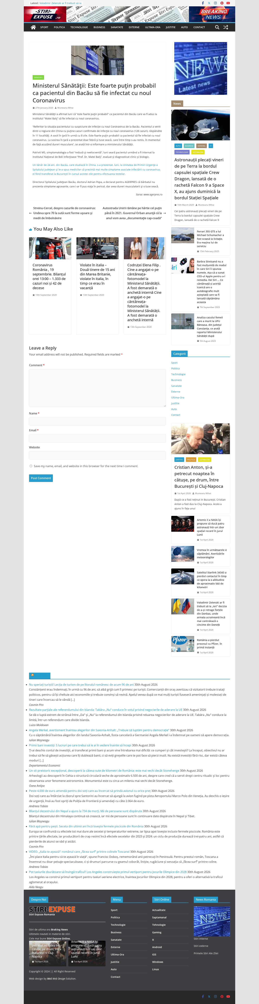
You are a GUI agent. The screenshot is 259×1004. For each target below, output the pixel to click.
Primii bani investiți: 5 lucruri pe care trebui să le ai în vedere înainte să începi (80, 745)
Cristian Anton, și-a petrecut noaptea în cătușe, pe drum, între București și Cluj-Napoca (198, 476)
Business (99, 27)
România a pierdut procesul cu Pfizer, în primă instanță (209, 643)
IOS (154, 954)
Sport (44, 27)
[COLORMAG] (52, 908)
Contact (199, 27)
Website (34, 447)
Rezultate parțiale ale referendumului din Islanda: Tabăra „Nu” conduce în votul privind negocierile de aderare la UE (105, 710)
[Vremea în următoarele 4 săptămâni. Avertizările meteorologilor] (182, 556)
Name (34, 413)
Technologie (79, 27)
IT (211, 146)
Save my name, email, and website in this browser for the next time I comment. (86, 466)
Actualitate (158, 910)
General (201, 146)
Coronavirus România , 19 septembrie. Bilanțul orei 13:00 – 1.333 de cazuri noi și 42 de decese (49, 276)
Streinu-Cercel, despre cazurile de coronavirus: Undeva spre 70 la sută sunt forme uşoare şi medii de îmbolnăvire (64, 213)
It (153, 939)
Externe (134, 27)
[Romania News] (33, 27)
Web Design (56, 978)
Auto (184, 27)
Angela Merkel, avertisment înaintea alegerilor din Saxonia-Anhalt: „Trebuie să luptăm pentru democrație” (99, 730)
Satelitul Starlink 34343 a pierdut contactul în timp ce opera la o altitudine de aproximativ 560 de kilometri (212, 580)
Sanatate (117, 27)
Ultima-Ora (152, 27)
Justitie (170, 27)
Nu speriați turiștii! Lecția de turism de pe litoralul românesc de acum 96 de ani (81, 685)
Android (157, 947)
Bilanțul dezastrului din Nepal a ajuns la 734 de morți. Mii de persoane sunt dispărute (85, 811)
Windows (157, 962)
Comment (37, 365)
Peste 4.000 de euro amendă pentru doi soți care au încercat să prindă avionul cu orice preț (90, 791)
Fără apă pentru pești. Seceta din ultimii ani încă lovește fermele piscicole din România (86, 826)
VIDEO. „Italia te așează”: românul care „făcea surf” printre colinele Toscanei (79, 852)
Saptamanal (159, 917)
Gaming (156, 932)
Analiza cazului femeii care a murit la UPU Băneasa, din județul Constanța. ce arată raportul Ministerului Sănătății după (210, 327)
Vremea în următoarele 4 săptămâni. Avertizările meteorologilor (212, 553)
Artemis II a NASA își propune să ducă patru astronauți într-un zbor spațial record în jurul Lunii (210, 527)
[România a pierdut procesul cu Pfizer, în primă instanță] (182, 646)
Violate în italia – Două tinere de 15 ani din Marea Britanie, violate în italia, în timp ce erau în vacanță (97, 276)
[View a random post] (225, 27)
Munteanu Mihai (65, 107)
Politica (59, 27)
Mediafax (41, 675)
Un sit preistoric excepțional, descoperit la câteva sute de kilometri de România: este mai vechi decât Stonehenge (104, 771)
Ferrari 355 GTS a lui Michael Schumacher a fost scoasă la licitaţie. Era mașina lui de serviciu (210, 239)
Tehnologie (159, 924)
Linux (155, 969)
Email (34, 430)
